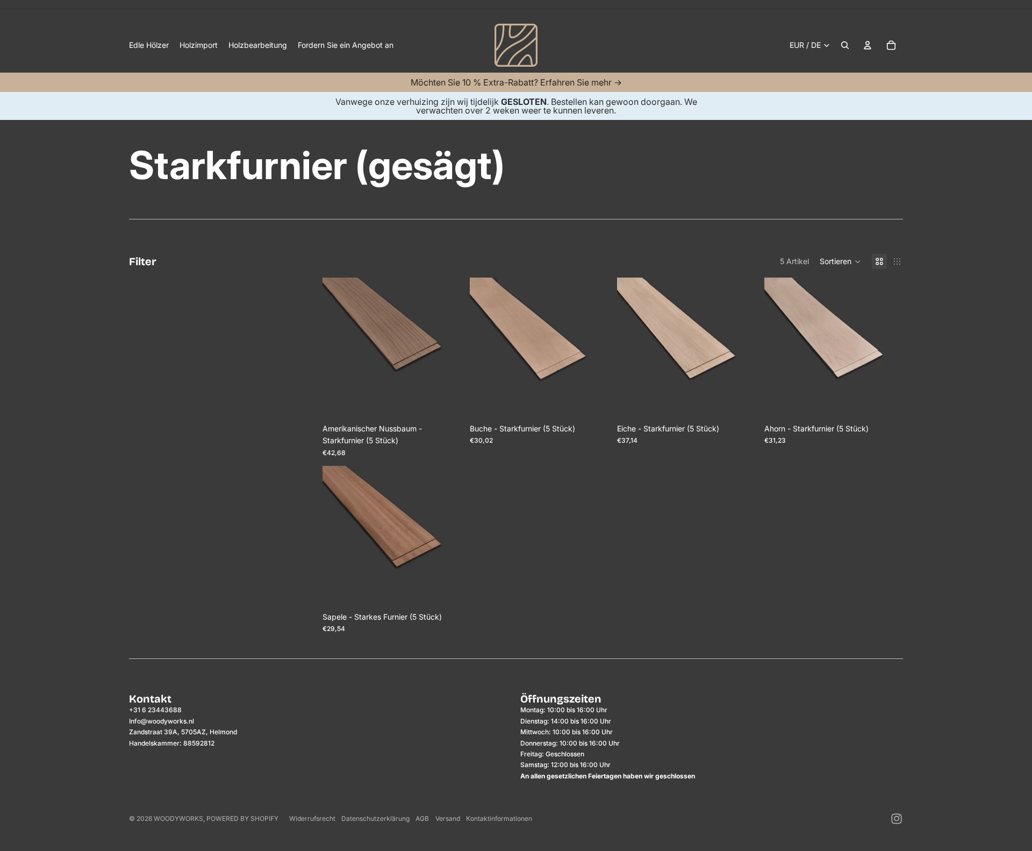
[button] (840, 261)
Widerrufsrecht (312, 818)
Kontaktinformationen (499, 818)
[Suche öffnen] (845, 45)
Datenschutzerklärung (375, 818)
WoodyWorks (178, 818)
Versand (447, 818)
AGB (422, 818)
